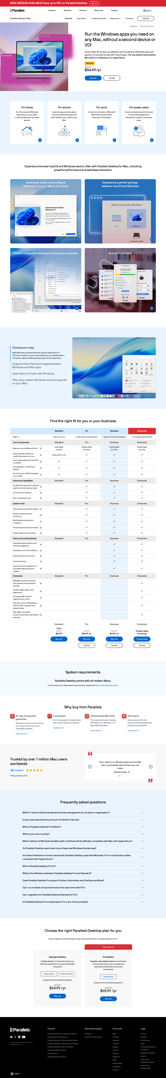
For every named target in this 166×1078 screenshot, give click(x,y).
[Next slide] (150, 766)
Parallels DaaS (52, 1053)
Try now (87, 645)
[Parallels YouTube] (23, 1037)
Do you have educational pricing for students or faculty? (51, 820)
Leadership (117, 1066)
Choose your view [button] (23, 347)
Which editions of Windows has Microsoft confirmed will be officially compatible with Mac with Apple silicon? (77, 841)
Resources (114, 18)
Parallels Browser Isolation (56, 1057)
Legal (143, 1043)
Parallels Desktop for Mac (56, 1050)
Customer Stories (99, 18)
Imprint (143, 1056)
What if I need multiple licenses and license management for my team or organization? (66, 813)
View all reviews (120, 772)
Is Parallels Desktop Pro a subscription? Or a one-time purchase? (55, 902)
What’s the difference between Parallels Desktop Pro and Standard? (57, 873)
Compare (129, 18)
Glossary (116, 1040)
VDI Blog (116, 1037)
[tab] (39, 348)
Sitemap (116, 1053)
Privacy (143, 1034)
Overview (68, 18)
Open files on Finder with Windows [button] (33, 373)
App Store (116, 1057)
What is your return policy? (36, 834)
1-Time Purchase (66, 974)
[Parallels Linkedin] (19, 1037)
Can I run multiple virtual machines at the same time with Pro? (54, 888)
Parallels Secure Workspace (57, 1037)
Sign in (149, 11)
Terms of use (145, 1040)
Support (115, 1047)
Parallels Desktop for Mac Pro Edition (60, 1047)
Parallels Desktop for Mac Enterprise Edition (63, 1043)
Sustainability (117, 1063)
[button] (53, 11)
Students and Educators (93, 1037)
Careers (115, 1070)
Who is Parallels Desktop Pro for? (39, 866)
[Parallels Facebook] (11, 1037)
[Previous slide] (90, 766)
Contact (115, 1050)
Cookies (143, 1037)
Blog (114, 1034)
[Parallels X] (15, 1037)
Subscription (49, 974)
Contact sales (141, 639)
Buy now (93, 78)
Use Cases (81, 18)
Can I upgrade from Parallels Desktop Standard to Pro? (50, 895)
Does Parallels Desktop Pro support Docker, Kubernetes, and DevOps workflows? (63, 880)
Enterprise (88, 1034)
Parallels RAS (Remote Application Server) (62, 1034)
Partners (116, 1043)
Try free (146, 18)
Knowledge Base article (108, 685)
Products (133, 26)
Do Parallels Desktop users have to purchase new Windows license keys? (59, 848)
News (115, 1060)
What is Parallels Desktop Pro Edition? (42, 827)
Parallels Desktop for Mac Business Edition (62, 1040)
